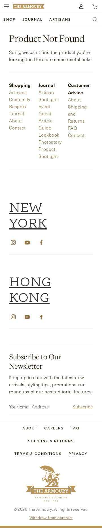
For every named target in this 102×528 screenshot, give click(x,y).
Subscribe (83, 407)
